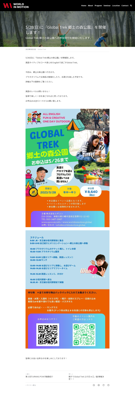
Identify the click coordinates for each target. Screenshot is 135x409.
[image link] (15, 5)
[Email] (108, 385)
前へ (28, 374)
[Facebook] (94, 385)
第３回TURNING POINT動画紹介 (39, 376)
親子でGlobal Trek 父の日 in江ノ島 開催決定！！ (86, 377)
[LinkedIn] (104, 385)
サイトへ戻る (31, 385)
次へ (70, 374)
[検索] (131, 5)
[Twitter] (99, 385)
